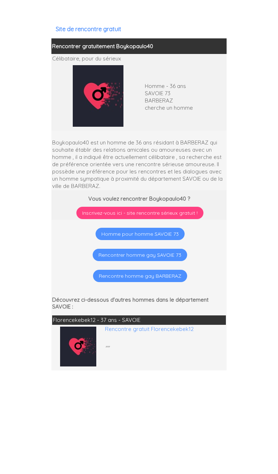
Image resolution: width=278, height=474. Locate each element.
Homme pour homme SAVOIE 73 (140, 234)
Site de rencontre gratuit (88, 29)
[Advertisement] (233, 427)
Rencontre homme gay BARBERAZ (140, 276)
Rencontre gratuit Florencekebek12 (149, 329)
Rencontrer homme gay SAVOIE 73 (139, 255)
